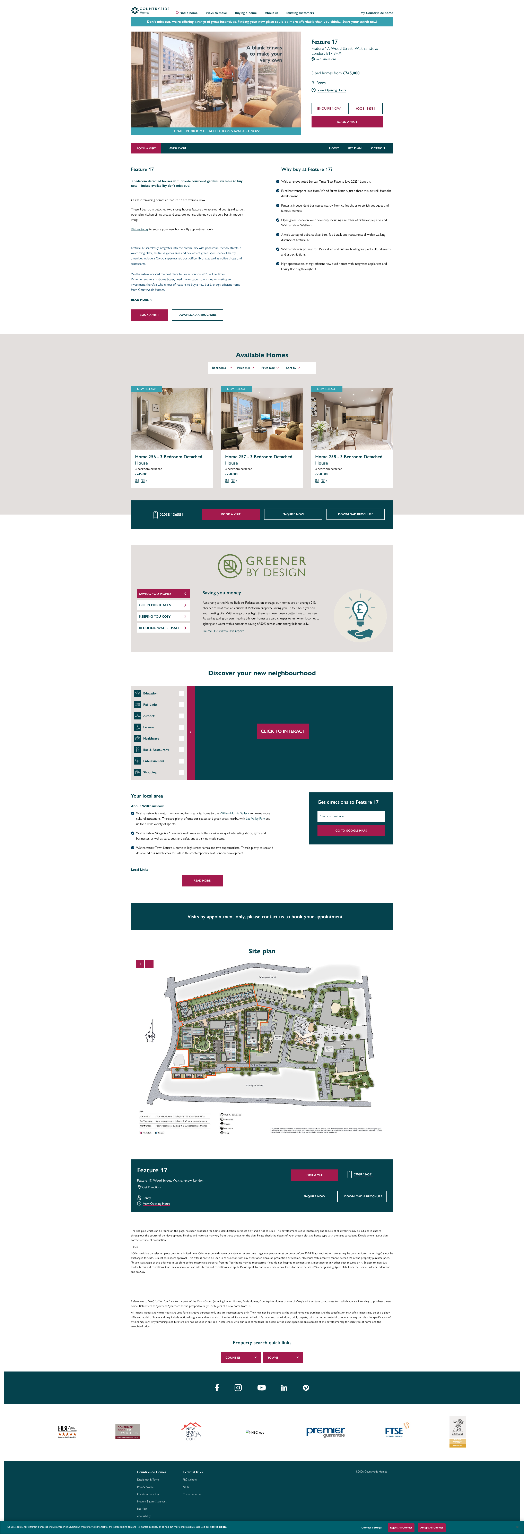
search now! (368, 22)
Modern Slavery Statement (151, 1501)
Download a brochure (197, 315)
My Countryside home (377, 13)
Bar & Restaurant (156, 750)
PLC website (189, 1479)
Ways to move (216, 13)
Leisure (148, 727)
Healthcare (151, 738)
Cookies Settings (371, 1527)
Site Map (142, 1508)
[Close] (517, 1527)
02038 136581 (365, 108)
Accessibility (144, 1516)
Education (150, 693)
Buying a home (246, 13)
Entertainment (153, 761)
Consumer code (192, 1494)
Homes (334, 148)
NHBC (186, 1487)
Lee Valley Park (255, 818)
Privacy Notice (145, 1487)
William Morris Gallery (234, 813)
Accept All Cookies (431, 1527)
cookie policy (218, 1526)
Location (377, 148)
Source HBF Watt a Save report (223, 631)
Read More (202, 880)
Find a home (189, 13)
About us (271, 13)
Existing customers (300, 13)
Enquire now (329, 108)
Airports (149, 716)
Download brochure (355, 514)
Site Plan (354, 148)
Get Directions (326, 59)
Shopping (150, 772)
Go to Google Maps (351, 830)
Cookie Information (148, 1494)
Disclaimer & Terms (148, 1479)
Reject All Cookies (401, 1527)
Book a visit (347, 122)
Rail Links (150, 705)
